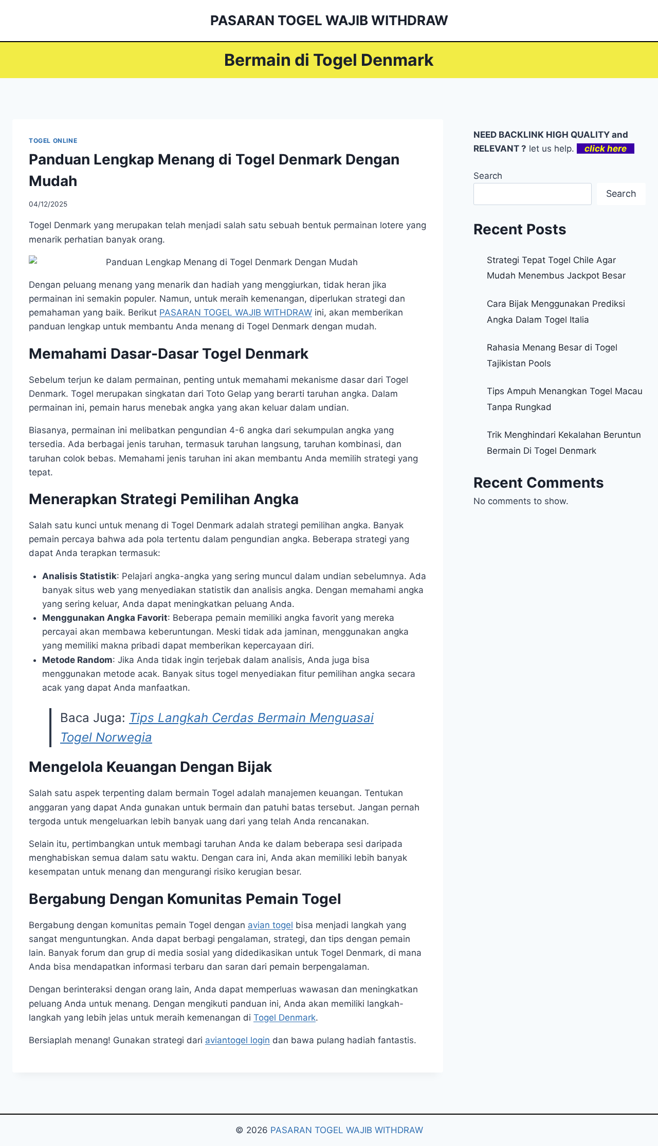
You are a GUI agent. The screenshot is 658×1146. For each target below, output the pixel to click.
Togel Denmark (284, 1017)
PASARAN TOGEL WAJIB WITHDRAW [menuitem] (235, 312)
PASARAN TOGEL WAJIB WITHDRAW (346, 1130)
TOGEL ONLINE (53, 140)
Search (487, 176)
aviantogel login (237, 1040)
